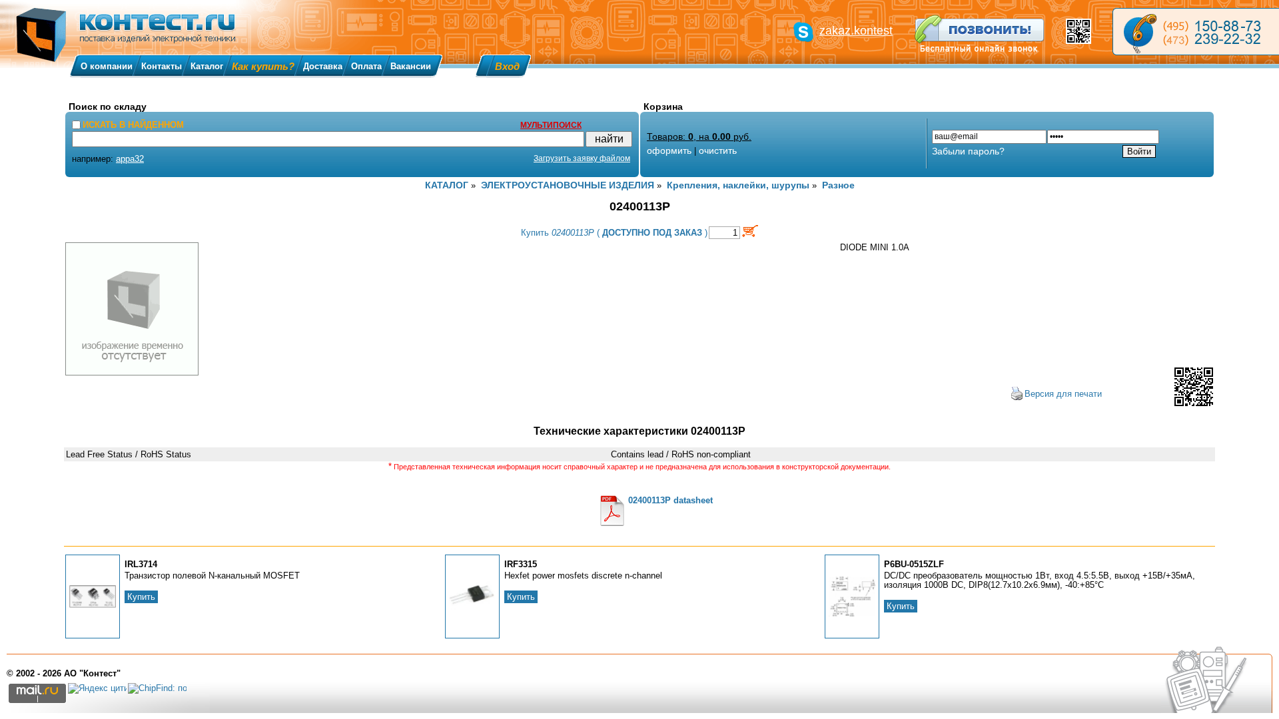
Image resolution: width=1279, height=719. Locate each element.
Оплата (366, 66)
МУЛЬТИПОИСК (551, 125)
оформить (669, 150)
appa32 (130, 159)
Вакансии (410, 66)
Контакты (161, 66)
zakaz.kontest (856, 30)
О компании (107, 66)
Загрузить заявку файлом (582, 158)
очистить (718, 150)
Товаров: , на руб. (699, 136)
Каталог (207, 66)
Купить (141, 597)
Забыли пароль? (968, 151)
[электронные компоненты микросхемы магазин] (1195, 31)
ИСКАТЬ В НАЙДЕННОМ (133, 125)
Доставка (322, 66)
